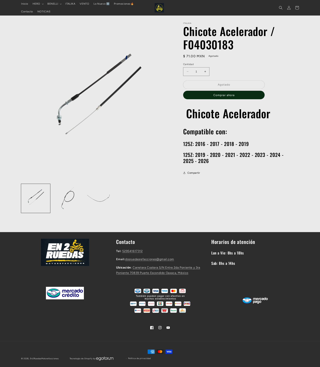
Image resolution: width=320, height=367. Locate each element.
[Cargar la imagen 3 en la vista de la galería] (97, 198)
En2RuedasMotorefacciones (44, 358)
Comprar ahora (224, 95)
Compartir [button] (193, 172)
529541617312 (132, 251)
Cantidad (188, 64)
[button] (37, 4)
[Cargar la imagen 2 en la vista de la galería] (66, 198)
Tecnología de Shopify (81, 358)
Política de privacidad (139, 358)
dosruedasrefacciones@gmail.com (149, 259)
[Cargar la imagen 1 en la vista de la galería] (35, 198)
